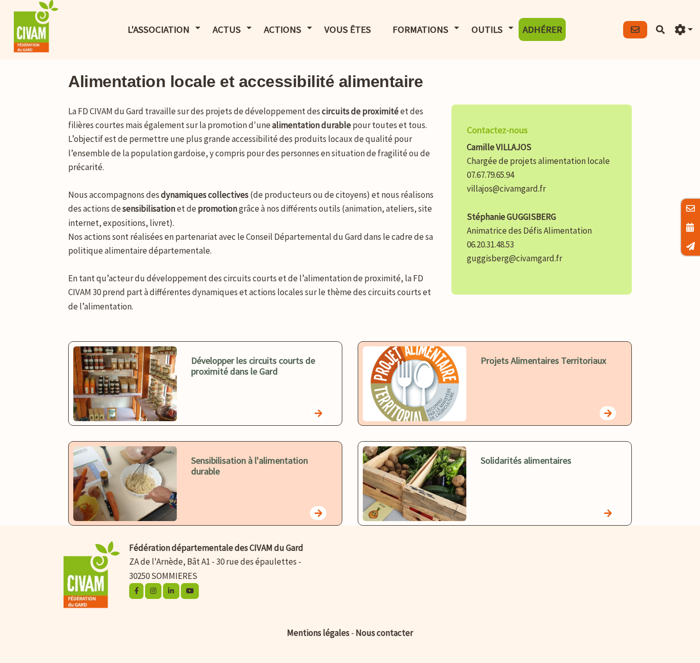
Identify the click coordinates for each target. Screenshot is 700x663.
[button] (683, 30)
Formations (420, 29)
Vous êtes (347, 29)
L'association (159, 29)
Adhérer (542, 29)
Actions (282, 29)
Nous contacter (384, 632)
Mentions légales (318, 632)
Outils (487, 29)
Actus (227, 29)
